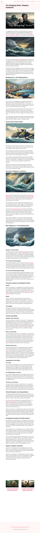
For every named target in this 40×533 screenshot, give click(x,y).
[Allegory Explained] (5, 1)
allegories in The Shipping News (20, 59)
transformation (25, 251)
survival (26, 326)
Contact (25, 527)
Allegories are (31, 197)
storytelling (31, 262)
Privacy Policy (21, 527)
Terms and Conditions (14, 527)
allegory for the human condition (11, 401)
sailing (7, 342)
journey (7, 351)
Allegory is (7, 195)
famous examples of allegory (17, 208)
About (28, 527)
